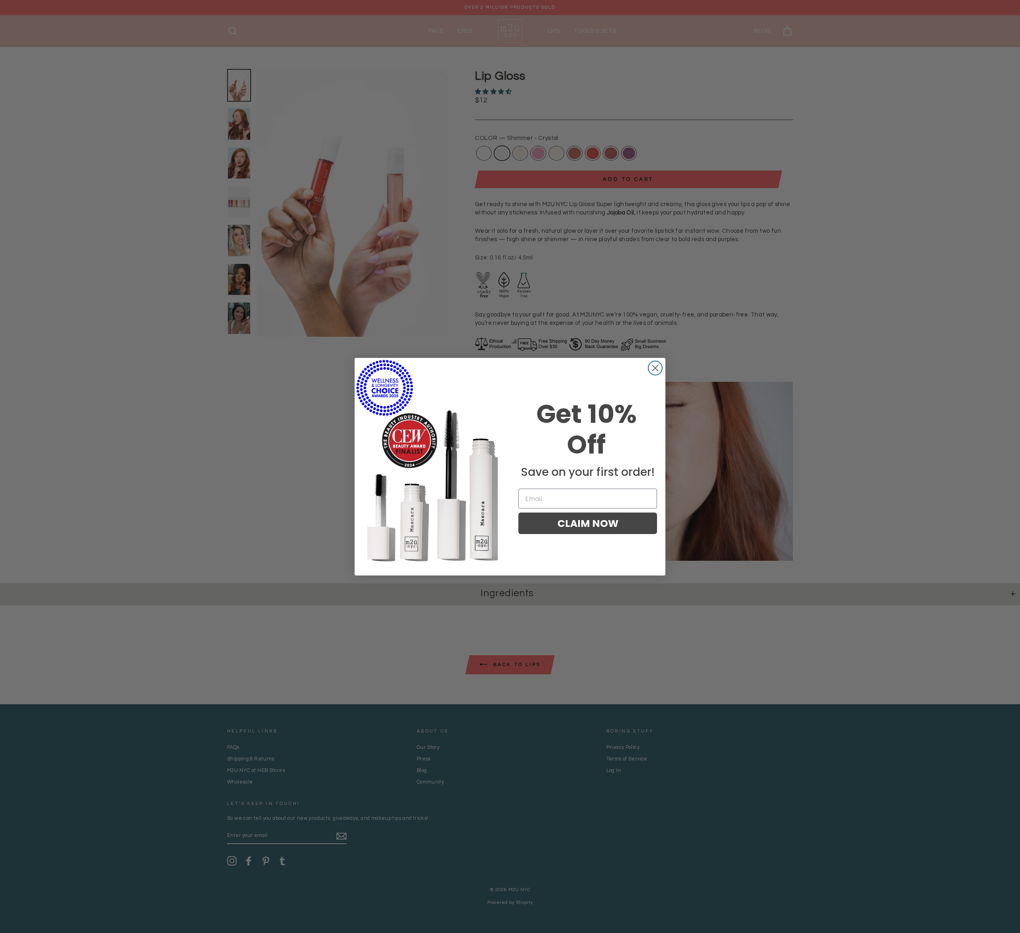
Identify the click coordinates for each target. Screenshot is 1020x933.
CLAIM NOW (587, 523)
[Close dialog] (655, 368)
